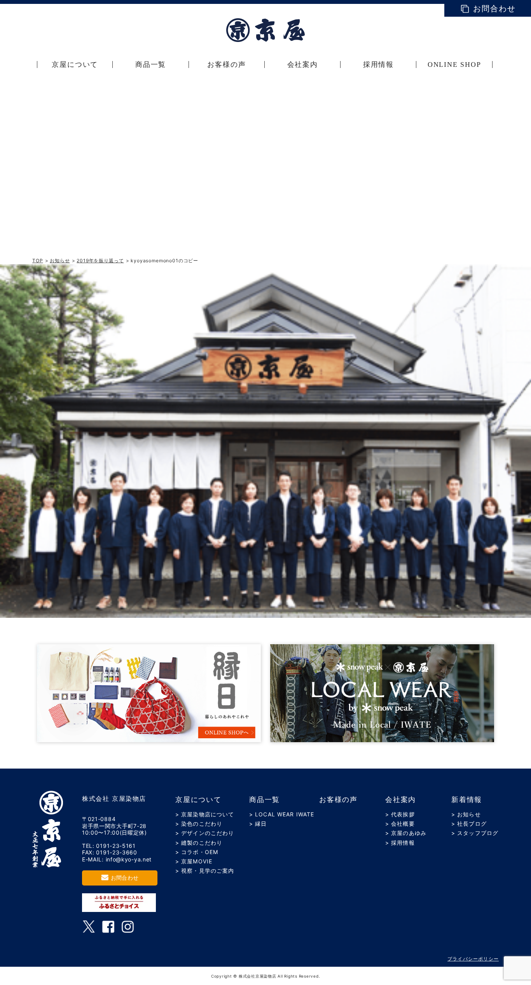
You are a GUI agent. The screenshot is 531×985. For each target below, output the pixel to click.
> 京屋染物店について (204, 814)
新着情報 (466, 800)
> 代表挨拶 (400, 814)
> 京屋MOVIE (193, 861)
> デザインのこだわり (204, 833)
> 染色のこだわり (198, 823)
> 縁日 (258, 823)
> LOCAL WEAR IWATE (281, 814)
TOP (37, 260)
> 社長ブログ (469, 823)
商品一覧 (264, 800)
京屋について (198, 800)
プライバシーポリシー (473, 959)
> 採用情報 (400, 842)
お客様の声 (338, 800)
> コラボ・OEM (196, 852)
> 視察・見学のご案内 (204, 870)
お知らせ (60, 260)
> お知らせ (466, 814)
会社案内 (400, 800)
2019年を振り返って (100, 260)
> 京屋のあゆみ (405, 833)
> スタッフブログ (474, 833)
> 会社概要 (400, 823)
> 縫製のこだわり (198, 842)
